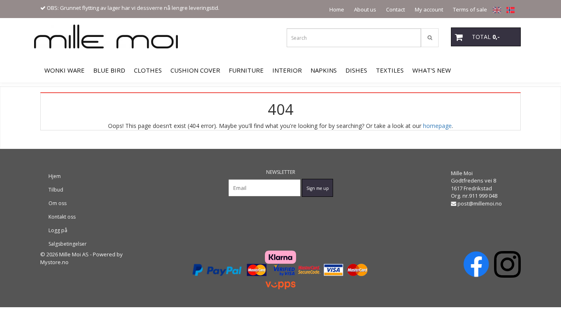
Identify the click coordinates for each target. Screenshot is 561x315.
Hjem (54, 176)
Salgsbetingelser (67, 243)
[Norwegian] (508, 10)
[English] (495, 10)
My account (429, 9)
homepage (437, 126)
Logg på (57, 230)
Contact (395, 9)
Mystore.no (54, 262)
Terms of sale (470, 9)
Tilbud (55, 189)
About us (365, 9)
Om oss (57, 203)
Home (336, 9)
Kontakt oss (62, 216)
